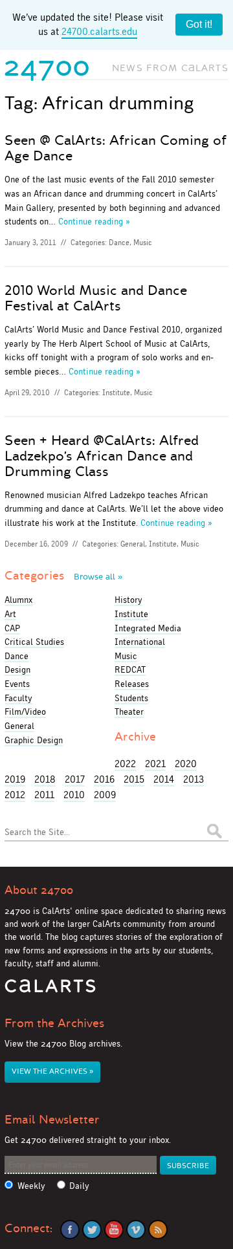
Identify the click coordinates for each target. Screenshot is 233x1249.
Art (10, 614)
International (140, 641)
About (39, 890)
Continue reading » (94, 221)
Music (142, 242)
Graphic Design (34, 740)
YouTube (114, 1229)
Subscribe (188, 1166)
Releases (132, 684)
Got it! (199, 24)
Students (131, 698)
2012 (15, 794)
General (132, 543)
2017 (75, 779)
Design (17, 669)
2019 (15, 779)
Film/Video (25, 711)
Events (17, 684)
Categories (63, 575)
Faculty (18, 698)
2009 (105, 794)
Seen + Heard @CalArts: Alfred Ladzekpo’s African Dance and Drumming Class (102, 456)
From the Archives (54, 1023)
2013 (193, 779)
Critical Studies (34, 641)
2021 (155, 763)
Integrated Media (148, 628)
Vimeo (136, 1229)
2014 (163, 779)
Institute (116, 392)
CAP (12, 628)
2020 (186, 763)
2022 (125, 763)
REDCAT (130, 669)
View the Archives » (52, 1071)
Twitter (92, 1229)
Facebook (70, 1229)
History (128, 599)
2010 (74, 794)
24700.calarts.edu (99, 31)
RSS (158, 1229)
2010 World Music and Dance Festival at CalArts (96, 298)
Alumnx (18, 599)
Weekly (31, 1186)
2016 (104, 779)
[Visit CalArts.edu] (50, 990)
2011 (44, 794)
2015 (134, 779)
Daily (79, 1186)
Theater (129, 711)
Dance (119, 242)
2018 (45, 779)
